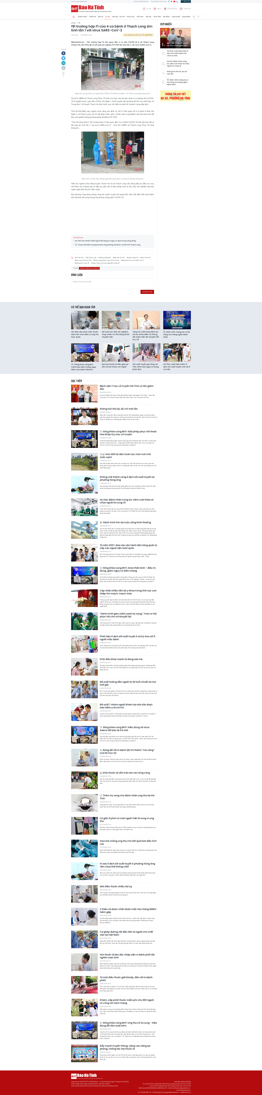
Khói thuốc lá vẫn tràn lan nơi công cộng (126, 772)
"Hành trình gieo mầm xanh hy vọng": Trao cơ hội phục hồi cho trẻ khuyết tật (128, 615)
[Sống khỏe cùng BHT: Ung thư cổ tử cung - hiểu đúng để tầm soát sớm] (84, 1030)
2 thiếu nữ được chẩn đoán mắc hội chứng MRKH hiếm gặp (128, 911)
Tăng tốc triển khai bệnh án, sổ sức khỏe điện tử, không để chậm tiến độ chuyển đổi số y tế (146, 336)
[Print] (63, 68)
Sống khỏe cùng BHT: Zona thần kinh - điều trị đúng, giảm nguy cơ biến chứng (128, 569)
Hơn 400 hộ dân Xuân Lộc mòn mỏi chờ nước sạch (125, 456)
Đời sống (166, 16)
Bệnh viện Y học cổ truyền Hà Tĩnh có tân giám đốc (177, 44)
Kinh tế (100, 16)
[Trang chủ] (73, 16)
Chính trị (92, 16)
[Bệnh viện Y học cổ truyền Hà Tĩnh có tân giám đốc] (175, 38)
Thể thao (140, 16)
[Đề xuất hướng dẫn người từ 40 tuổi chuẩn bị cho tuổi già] (84, 689)
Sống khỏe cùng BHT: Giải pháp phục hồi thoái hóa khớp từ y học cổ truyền (128, 433)
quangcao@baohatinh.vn (171, 1092)
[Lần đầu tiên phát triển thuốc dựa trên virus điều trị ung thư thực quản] (85, 320)
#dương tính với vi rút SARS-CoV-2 (132, 260)
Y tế (79, 23)
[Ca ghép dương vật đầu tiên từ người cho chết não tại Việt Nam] (84, 939)
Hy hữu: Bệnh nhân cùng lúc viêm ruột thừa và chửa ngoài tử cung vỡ (178, 63)
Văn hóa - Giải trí (118, 16)
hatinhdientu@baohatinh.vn (181, 1088)
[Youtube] (174, 2)
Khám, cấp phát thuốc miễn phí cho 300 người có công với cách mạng (127, 1002)
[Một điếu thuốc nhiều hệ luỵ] (84, 894)
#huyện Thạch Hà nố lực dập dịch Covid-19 (105, 263)
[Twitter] (63, 58)
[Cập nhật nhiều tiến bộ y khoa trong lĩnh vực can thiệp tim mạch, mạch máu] (84, 598)
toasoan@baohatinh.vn (183, 1090)
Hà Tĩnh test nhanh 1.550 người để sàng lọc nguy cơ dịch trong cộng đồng (105, 241)
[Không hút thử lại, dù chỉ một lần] (84, 416)
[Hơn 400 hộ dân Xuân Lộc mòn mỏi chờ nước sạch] (84, 462)
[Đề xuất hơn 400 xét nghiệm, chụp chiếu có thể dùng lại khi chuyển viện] (115, 320)
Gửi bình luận (147, 292)
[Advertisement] (112, 215)
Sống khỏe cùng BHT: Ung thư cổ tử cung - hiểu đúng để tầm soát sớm (128, 1024)
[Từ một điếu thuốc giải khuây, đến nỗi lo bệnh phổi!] (84, 985)
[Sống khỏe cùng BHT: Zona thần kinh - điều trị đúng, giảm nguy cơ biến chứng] (84, 575)
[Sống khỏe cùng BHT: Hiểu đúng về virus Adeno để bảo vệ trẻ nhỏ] (84, 735)
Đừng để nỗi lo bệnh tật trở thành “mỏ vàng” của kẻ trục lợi (127, 752)
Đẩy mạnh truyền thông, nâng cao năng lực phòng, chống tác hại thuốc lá (125, 1047)
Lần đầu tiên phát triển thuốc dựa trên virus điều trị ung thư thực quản (85, 334)
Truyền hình (187, 8)
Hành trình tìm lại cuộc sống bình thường (126, 522)
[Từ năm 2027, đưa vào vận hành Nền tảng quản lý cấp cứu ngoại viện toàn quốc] (84, 553)
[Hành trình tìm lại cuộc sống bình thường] (84, 530)
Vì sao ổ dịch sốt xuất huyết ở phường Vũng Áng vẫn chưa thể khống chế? (127, 865)
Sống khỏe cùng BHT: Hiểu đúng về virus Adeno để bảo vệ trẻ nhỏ (124, 729)
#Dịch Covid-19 (145, 257)
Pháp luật (130, 16)
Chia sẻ (63, 49)
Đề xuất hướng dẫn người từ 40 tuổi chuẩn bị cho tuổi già (128, 683)
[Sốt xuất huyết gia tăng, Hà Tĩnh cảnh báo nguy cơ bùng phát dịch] (146, 352)
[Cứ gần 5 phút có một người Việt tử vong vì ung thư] (84, 826)
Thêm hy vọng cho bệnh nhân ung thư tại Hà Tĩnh (127, 797)
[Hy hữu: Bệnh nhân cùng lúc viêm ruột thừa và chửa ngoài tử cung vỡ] (84, 507)
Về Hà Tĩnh (157, 16)
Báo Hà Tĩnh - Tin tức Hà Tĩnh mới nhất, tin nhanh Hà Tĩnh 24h (92, 8)
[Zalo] (177, 1)
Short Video (82, 16)
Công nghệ (176, 16)
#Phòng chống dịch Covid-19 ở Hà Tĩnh (106, 260)
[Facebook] (169, 2)
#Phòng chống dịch (104, 257)
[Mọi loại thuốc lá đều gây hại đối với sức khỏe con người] (115, 352)
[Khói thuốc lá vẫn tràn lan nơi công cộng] (84, 780)
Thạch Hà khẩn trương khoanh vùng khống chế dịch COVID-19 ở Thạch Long (108, 245)
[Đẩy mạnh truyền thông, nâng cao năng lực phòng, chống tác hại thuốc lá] (84, 1053)
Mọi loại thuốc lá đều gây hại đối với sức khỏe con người (115, 365)
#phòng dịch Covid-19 (82, 263)
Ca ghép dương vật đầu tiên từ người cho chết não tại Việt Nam (126, 933)
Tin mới (149, 8)
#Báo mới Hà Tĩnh (119, 257)
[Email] (63, 63)
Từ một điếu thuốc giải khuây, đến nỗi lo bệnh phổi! (126, 979)
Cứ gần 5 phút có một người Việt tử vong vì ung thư (127, 820)
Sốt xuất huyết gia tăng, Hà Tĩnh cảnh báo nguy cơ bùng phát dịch (146, 367)
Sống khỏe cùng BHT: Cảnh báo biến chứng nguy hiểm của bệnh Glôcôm (83, 367)
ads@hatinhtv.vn (185, 1092)
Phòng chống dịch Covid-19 (89, 268)
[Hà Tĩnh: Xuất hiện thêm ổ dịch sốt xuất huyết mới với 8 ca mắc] (177, 352)
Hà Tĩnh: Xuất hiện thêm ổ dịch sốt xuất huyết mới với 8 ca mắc (177, 53)
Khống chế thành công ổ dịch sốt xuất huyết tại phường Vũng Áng (127, 479)
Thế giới (148, 16)
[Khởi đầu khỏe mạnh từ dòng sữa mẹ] (84, 667)
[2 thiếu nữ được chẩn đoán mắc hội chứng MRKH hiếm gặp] (84, 917)
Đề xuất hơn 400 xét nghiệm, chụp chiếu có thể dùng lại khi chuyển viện (115, 334)
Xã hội (107, 16)
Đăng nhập (187, 1)
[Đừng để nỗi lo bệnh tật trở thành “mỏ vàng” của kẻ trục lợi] (84, 757)
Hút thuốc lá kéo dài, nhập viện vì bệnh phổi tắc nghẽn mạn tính (127, 956)
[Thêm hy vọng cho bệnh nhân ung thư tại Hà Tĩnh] (84, 803)
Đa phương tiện (172, 8)
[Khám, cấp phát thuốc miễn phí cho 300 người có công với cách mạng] (84, 1007)
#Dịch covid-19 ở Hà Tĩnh (83, 260)
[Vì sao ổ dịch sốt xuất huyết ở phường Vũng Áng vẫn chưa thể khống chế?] (84, 871)
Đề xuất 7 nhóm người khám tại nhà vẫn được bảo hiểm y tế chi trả (126, 706)
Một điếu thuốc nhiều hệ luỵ (116, 886)
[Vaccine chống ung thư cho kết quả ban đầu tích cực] (84, 848)
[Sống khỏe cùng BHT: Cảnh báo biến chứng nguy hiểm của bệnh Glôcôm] (85, 352)
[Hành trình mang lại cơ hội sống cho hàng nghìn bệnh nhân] (177, 320)
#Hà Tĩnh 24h (79, 257)
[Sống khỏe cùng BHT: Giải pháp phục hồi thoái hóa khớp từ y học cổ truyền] (84, 439)
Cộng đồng (186, 16)
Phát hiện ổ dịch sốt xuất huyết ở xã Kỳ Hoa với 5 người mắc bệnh (127, 638)
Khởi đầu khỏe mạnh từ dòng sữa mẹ (121, 659)
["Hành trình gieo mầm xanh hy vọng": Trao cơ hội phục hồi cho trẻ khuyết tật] (84, 621)
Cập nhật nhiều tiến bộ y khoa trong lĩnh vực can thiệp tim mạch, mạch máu (128, 592)
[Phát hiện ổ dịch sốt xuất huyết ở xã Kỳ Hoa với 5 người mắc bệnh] (84, 644)
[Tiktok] (171, 1)
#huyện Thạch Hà (132, 257)
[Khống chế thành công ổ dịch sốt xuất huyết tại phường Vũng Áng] (84, 484)
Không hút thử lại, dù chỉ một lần (177, 72)
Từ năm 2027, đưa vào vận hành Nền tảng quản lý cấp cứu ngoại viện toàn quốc (128, 547)
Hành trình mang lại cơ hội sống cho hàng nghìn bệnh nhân (177, 82)
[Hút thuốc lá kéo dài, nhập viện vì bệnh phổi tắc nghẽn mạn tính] (84, 962)
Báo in (159, 8)
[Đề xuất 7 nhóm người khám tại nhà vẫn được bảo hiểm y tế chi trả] (84, 712)
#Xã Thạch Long (91, 257)
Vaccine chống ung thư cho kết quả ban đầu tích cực (128, 842)
